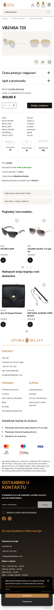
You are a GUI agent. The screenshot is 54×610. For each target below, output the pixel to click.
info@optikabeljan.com (12, 374)
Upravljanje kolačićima (12, 410)
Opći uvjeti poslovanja (12, 398)
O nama (5, 393)
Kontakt (5, 406)
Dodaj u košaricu (39, 105)
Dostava (32, 393)
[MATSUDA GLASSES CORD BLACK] (30, 324)
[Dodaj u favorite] (36, 62)
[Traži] (48, 12)
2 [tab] (27, 267)
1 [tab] (23, 267)
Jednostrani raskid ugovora (37, 404)
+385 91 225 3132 (9, 366)
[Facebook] (4, 518)
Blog (4, 402)
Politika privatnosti (10, 389)
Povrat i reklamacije (38, 398)
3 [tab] (31, 267)
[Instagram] (10, 518)
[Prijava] (32, 5)
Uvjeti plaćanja (35, 389)
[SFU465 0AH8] (3, 260)
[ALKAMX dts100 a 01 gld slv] (30, 260)
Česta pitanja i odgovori (19, 73)
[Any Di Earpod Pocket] (3, 324)
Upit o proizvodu (14, 80)
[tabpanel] (13, 241)
